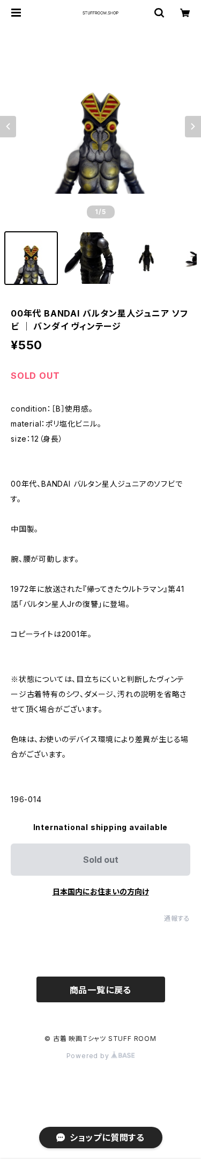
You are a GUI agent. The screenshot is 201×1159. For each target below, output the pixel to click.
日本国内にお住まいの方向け (101, 891)
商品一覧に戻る (101, 990)
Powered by (88, 1056)
